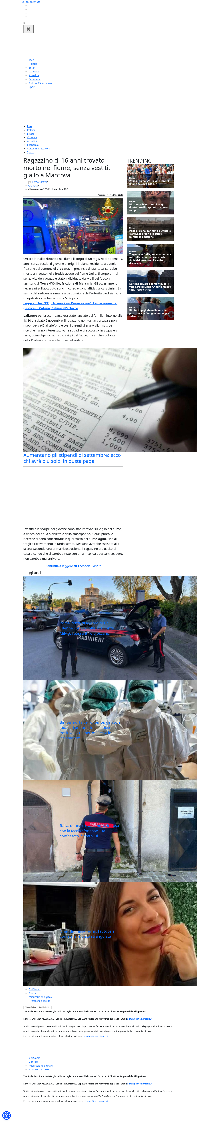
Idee (31, 60)
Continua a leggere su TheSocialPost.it (73, 566)
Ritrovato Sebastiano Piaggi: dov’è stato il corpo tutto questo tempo (149, 207)
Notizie (132, 178)
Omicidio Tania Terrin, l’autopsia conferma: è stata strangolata (87, 934)
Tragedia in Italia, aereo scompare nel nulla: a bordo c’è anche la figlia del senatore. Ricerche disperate (150, 259)
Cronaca (34, 71)
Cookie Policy (44, 1007)
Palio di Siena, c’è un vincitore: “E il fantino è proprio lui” (149, 182)
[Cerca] (24, 23)
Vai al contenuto (31, 2)
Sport (32, 87)
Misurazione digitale (41, 997)
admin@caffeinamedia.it (139, 1018)
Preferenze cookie (39, 1000)
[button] (6, 1115)
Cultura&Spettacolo (40, 83)
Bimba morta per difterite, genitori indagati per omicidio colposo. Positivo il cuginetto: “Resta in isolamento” (90, 730)
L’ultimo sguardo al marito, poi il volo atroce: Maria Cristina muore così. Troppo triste (150, 286)
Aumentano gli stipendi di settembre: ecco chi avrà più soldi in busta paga (72, 458)
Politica (33, 63)
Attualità (34, 75)
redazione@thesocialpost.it (95, 1036)
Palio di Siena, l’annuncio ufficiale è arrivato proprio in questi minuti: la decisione (150, 233)
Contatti (33, 993)
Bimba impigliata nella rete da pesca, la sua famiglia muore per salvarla (149, 313)
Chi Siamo (34, 989)
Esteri (32, 67)
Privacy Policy (30, 1007)
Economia (34, 79)
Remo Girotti (39, 182)
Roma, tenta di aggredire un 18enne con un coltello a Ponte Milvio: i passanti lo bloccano (87, 628)
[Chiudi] (28, 29)
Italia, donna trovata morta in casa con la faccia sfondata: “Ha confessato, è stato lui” (89, 830)
